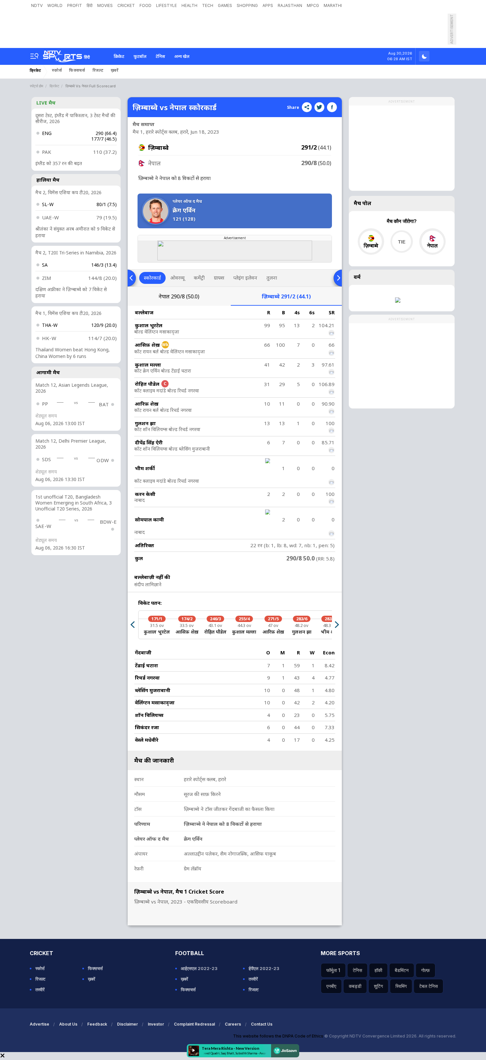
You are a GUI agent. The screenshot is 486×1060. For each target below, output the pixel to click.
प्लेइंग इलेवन (245, 277)
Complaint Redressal (194, 1024)
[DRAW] (401, 241)
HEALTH (189, 5)
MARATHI (333, 5)
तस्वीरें (40, 989)
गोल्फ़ (425, 970)
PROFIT (74, 5)
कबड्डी (355, 986)
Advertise (39, 1024)
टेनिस (160, 56)
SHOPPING (247, 5)
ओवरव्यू (177, 277)
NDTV (37, 5)
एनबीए (331, 986)
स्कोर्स (57, 70)
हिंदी (90, 5)
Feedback (97, 1024)
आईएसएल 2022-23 (199, 968)
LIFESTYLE (166, 5)
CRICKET (126, 5)
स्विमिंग (401, 986)
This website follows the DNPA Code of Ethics (278, 1036)
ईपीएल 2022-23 (264, 968)
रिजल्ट (98, 70)
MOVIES (105, 5)
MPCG (313, 5)
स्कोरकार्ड (152, 277)
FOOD (145, 5)
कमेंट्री (199, 277)
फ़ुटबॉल (140, 56)
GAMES (225, 5)
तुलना (271, 277)
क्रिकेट (119, 56)
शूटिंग (378, 986)
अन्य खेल (181, 56)
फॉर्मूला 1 (333, 970)
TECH (207, 5)
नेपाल (179, 296)
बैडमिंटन (402, 970)
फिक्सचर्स (77, 70)
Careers (233, 1024)
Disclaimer (127, 1024)
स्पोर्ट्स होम (36, 86)
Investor (156, 1024)
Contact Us (261, 1024)
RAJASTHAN (290, 5)
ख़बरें (115, 70)
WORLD (54, 5)
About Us (68, 1024)
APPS (268, 5)
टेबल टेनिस (428, 986)
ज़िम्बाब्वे (286, 296)
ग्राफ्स (219, 277)
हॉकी (378, 970)
